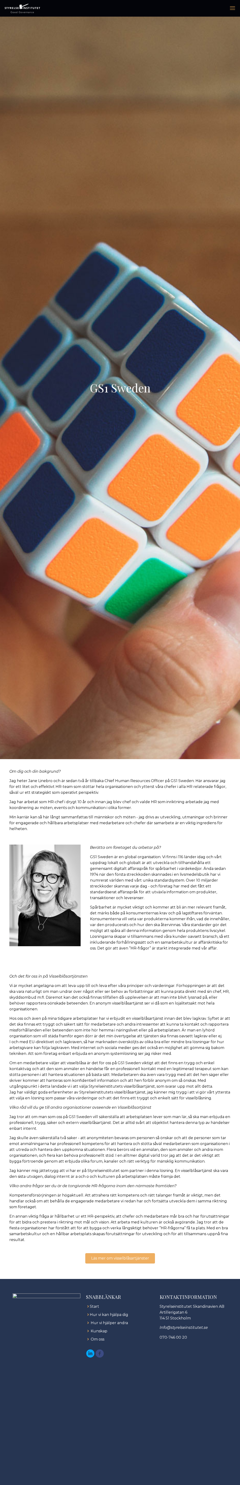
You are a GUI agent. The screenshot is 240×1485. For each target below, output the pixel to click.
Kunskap (99, 1331)
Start (94, 1306)
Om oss (97, 1339)
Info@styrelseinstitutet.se (184, 1327)
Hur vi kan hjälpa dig (109, 1314)
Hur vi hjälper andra (109, 1323)
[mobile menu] (232, 8)
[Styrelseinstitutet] (22, 8)
